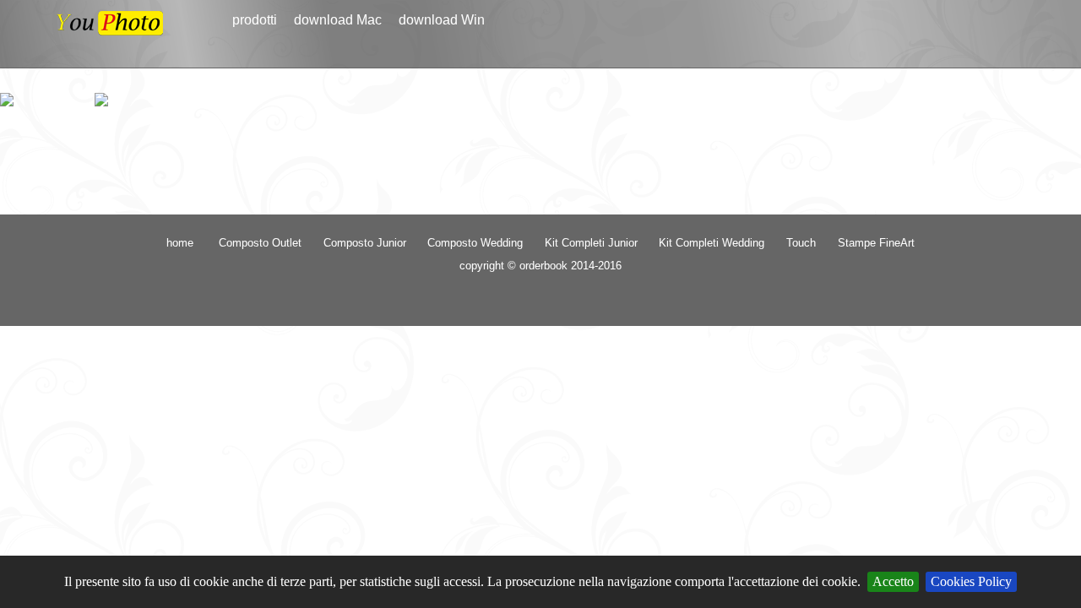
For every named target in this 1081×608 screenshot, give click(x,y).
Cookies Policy (971, 581)
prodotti (254, 20)
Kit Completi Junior (591, 242)
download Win (442, 20)
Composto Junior (364, 242)
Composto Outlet (260, 242)
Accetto (893, 581)
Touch (801, 242)
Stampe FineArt (876, 242)
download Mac (338, 20)
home (179, 242)
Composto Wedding (475, 242)
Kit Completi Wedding (711, 242)
